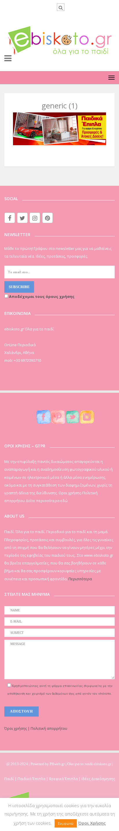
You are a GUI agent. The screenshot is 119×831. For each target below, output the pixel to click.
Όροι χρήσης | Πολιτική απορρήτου (35, 728)
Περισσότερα (80, 578)
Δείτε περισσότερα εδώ (47, 500)
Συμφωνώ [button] (65, 823)
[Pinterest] (47, 217)
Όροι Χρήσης (92, 823)
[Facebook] (9, 217)
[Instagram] (34, 217)
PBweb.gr (58, 764)
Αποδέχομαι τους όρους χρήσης (41, 296)
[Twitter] (22, 217)
